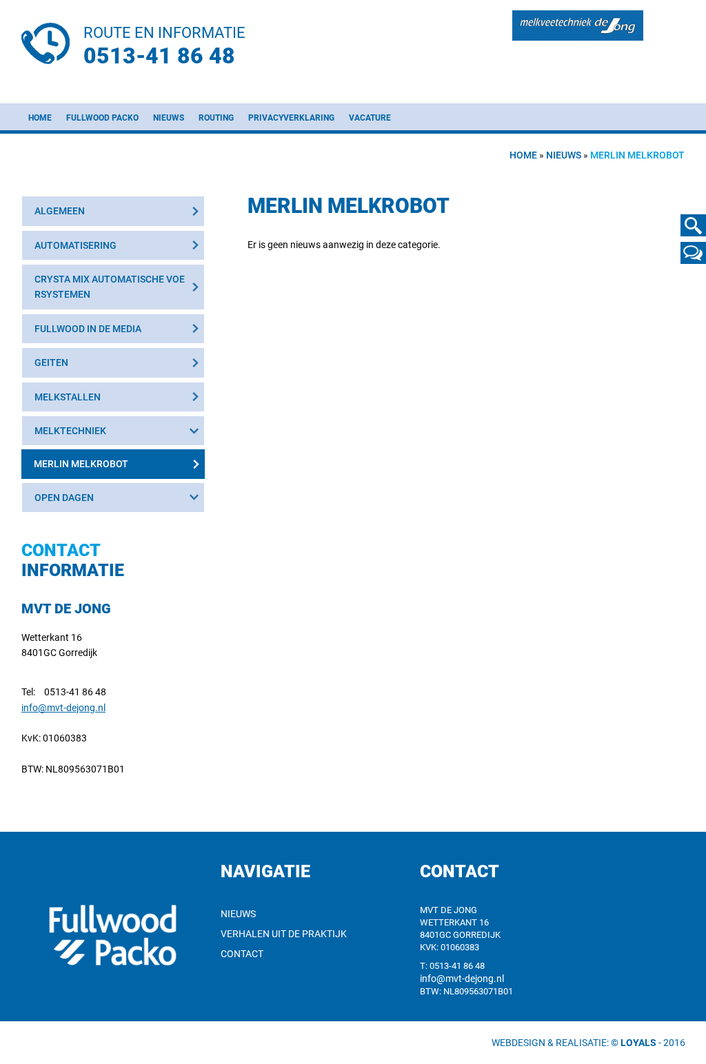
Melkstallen (67, 396)
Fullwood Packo (102, 118)
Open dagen (64, 497)
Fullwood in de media (87, 328)
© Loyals (633, 1042)
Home (40, 118)
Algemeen (59, 210)
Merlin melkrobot (81, 463)
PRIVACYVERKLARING (291, 118)
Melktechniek (70, 430)
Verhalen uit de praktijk (284, 933)
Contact (242, 953)
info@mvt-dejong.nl (63, 707)
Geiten (51, 362)
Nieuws (168, 118)
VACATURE (370, 118)
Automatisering (75, 245)
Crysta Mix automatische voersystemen (109, 287)
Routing (216, 118)
